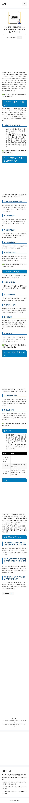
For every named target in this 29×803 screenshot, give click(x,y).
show (11, 593)
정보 (15, 718)
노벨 (4, 4)
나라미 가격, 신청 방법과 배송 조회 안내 (14, 775)
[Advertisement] (14, 56)
